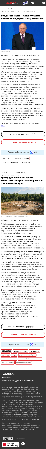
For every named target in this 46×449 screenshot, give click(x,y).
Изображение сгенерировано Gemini (16, 216)
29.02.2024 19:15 (7, 9)
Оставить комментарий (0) (23, 142)
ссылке (4, 126)
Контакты (6, 378)
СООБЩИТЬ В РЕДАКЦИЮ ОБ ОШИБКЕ (18, 381)
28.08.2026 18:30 (7, 173)
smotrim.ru (5, 52)
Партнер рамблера (20, 438)
